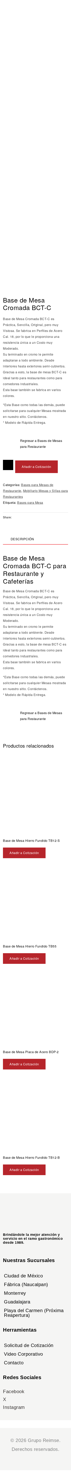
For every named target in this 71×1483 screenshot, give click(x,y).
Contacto (13, 1362)
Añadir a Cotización (36, 466)
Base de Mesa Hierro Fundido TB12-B (31, 1157)
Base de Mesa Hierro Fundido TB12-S (31, 840)
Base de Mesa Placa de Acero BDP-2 (31, 1052)
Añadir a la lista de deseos (8, 465)
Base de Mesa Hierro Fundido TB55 (29, 946)
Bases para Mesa (30, 502)
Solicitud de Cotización (28, 1345)
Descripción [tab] (22, 539)
